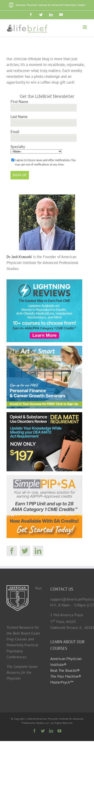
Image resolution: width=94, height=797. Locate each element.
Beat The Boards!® (65, 670)
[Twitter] (25, 551)
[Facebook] (12, 551)
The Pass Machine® (65, 676)
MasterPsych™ (61, 682)
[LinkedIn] (38, 551)
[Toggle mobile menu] (85, 27)
